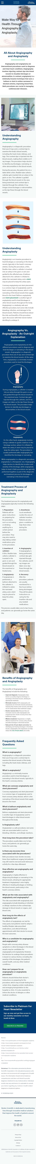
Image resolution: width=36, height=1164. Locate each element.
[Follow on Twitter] (18, 1125)
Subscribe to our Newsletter (15, 1025)
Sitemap (18, 1142)
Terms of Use (18, 1137)
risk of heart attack (17, 730)
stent (29, 279)
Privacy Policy (18, 1134)
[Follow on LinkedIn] (21, 1125)
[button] (2, 2)
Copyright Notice (18, 1140)
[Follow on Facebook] (14, 1125)
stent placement (12, 298)
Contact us (18, 1145)
